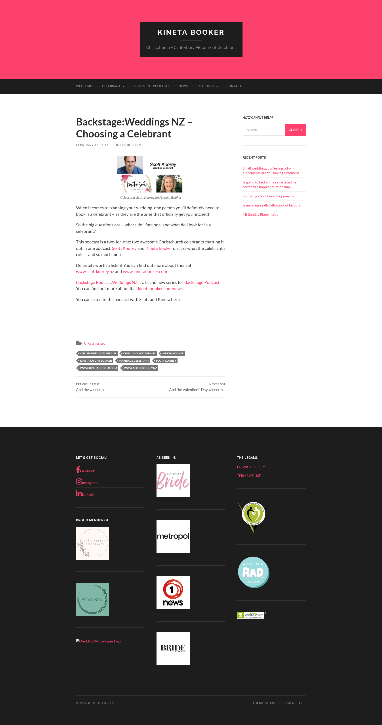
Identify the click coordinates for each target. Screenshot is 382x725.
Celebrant (111, 86)
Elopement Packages (151, 86)
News (183, 86)
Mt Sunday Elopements (260, 214)
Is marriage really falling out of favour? (271, 205)
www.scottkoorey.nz (95, 271)
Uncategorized (94, 343)
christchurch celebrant (98, 353)
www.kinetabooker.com (145, 271)
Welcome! (84, 86)
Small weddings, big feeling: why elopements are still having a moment (271, 170)
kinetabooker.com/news (160, 288)
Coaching (205, 86)
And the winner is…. (91, 387)
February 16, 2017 (92, 145)
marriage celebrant (134, 360)
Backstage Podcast (201, 282)
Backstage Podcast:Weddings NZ (107, 282)
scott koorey (166, 360)
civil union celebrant (139, 353)
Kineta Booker (191, 32)
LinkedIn (88, 494)
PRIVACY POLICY (251, 467)
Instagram (89, 482)
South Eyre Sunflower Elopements (268, 196)
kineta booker (173, 353)
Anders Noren (282, 703)
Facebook (87, 471)
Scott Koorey (124, 248)
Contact (234, 86)
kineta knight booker (96, 360)
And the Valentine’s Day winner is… (197, 387)
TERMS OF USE (249, 475)
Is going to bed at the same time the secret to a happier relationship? (269, 184)
